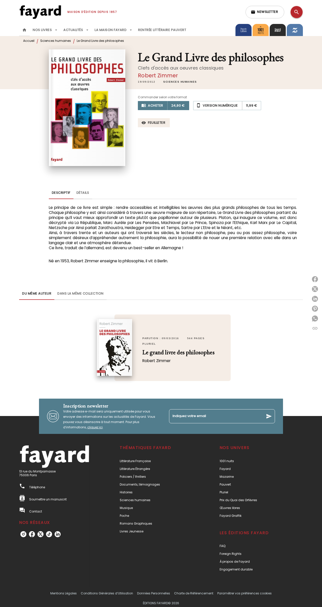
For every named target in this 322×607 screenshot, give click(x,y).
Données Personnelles (153, 593)
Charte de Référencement (193, 593)
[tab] (24, 30)
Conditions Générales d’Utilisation (107, 593)
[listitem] (23, 534)
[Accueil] (40, 12)
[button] (265, 12)
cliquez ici (95, 427)
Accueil (28, 41)
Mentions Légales (63, 593)
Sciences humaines (55, 41)
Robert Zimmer (158, 75)
